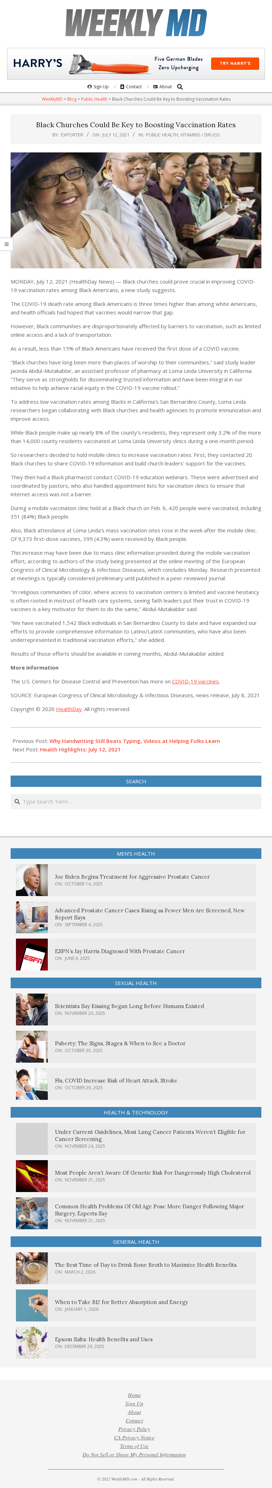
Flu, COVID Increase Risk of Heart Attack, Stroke (116, 1080)
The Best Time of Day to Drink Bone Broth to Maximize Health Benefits (146, 1265)
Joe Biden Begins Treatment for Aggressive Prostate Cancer (132, 876)
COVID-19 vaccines (195, 681)
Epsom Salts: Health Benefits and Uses (104, 1339)
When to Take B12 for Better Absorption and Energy (121, 1302)
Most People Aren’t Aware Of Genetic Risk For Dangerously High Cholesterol (153, 1172)
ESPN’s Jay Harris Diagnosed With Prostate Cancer (120, 951)
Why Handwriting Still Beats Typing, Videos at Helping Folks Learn (135, 740)
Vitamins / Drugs (200, 135)
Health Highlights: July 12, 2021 (80, 749)
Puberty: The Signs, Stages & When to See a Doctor (120, 1043)
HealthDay (69, 708)
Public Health (162, 135)
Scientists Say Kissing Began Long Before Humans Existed (129, 1006)
